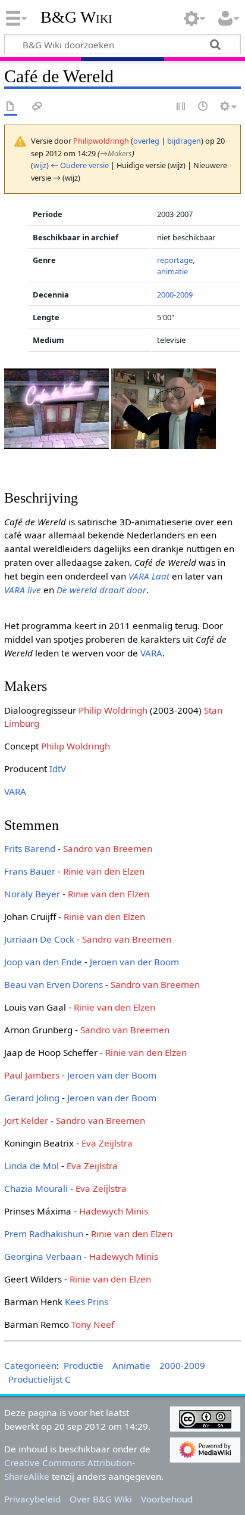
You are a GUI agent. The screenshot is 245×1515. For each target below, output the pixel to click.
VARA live (22, 590)
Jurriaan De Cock (39, 939)
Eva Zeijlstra (107, 1143)
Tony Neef (92, 1324)
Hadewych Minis (113, 1211)
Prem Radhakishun (43, 1234)
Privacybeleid (32, 1499)
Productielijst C (39, 1379)
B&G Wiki (76, 17)
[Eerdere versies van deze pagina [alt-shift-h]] (203, 107)
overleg (146, 140)
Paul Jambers (31, 1075)
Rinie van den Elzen (104, 871)
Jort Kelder (26, 1120)
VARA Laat (148, 576)
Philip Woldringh (112, 710)
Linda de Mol (31, 1166)
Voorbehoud (167, 1499)
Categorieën (30, 1365)
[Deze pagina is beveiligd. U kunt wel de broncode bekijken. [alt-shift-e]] (181, 107)
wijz (39, 165)
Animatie (131, 1365)
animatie (172, 271)
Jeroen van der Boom (134, 962)
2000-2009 (175, 294)
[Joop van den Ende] (163, 407)
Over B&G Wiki (101, 1499)
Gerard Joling (31, 1098)
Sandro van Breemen (107, 848)
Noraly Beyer (32, 894)
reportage (175, 260)
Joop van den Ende (43, 962)
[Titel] (56, 407)
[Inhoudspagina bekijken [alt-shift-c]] (10, 107)
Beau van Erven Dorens (53, 984)
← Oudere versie (80, 165)
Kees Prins (86, 1302)
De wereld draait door (101, 590)
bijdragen (184, 140)
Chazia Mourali (36, 1188)
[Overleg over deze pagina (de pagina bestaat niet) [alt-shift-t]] (37, 107)
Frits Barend (29, 848)
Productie (83, 1365)
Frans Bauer (29, 871)
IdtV (57, 768)
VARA (151, 653)
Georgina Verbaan (42, 1256)
